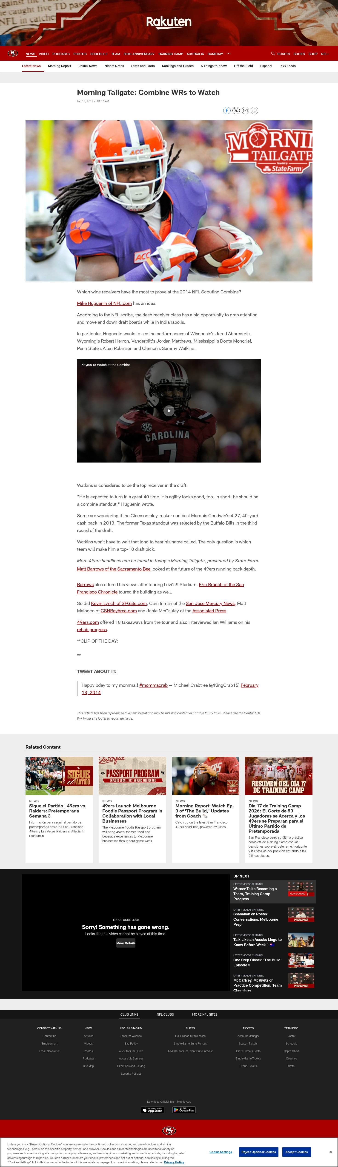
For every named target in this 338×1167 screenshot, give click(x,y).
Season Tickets (248, 1043)
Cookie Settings (220, 1152)
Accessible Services (131, 1058)
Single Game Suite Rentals (190, 1043)
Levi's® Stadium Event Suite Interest (190, 1051)
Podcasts (88, 1058)
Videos (88, 1043)
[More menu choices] (228, 53)
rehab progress (92, 629)
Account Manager (248, 1035)
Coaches (291, 1058)
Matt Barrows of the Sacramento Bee (113, 568)
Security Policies (131, 1073)
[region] (169, 1152)
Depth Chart (291, 1051)
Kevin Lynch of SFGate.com (119, 603)
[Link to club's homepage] (12, 53)
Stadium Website (131, 1035)
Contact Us (49, 1035)
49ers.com (88, 622)
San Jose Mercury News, (211, 603)
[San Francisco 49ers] (169, 1131)
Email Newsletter (49, 1051)
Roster (291, 1035)
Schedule (291, 1043)
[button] (169, 410)
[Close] (331, 1152)
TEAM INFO (291, 1028)
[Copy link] (254, 111)
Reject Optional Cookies (259, 1152)
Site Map (88, 1066)
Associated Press (209, 610)
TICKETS (248, 1028)
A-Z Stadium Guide (131, 1051)
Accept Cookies (297, 1152)
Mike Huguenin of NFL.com (104, 303)
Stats (291, 1066)
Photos (88, 1051)
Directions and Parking (131, 1066)
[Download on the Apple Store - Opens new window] (152, 1110)
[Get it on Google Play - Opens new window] (184, 1112)
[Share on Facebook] (227, 113)
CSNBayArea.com (119, 610)
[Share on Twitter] (236, 113)
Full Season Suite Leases (190, 1035)
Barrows (85, 584)
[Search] (273, 53)
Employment (49, 1043)
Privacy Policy (174, 1162)
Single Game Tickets (248, 1058)
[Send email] (245, 113)
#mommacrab (153, 685)
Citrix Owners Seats (248, 1051)
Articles (88, 1035)
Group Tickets (248, 1066)
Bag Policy (131, 1043)
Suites (190, 1028)
